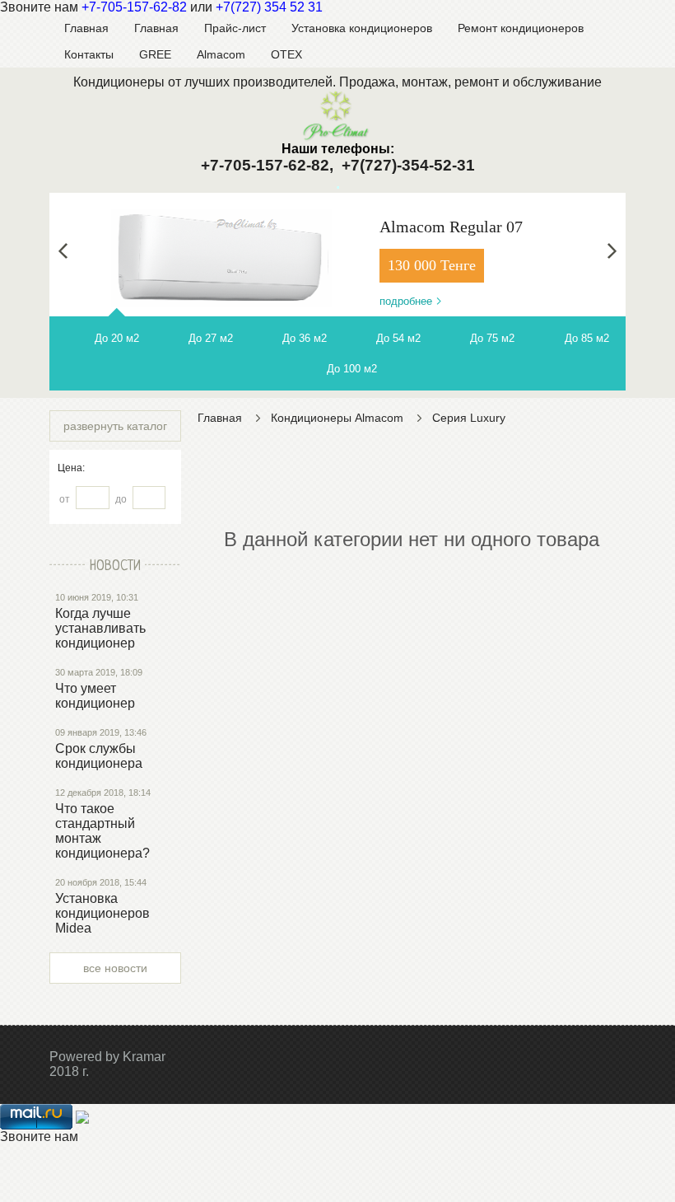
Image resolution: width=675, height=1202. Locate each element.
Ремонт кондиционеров (521, 28)
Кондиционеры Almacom (337, 417)
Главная (86, 28)
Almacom (221, 54)
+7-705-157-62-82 (134, 7)
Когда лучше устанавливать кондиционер (100, 628)
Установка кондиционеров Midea (102, 913)
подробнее (405, 301)
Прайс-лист (235, 28)
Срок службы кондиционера (98, 755)
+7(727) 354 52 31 (269, 7)
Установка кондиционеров (361, 28)
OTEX (286, 54)
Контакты (89, 54)
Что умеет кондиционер (95, 695)
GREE (155, 54)
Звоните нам (39, 1137)
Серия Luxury (468, 417)
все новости (115, 968)
